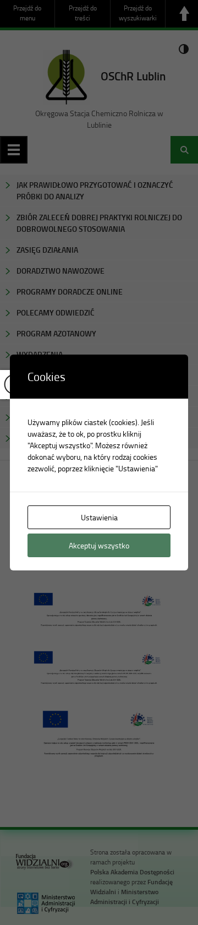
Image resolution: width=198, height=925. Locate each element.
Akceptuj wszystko (99, 545)
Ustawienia (99, 517)
